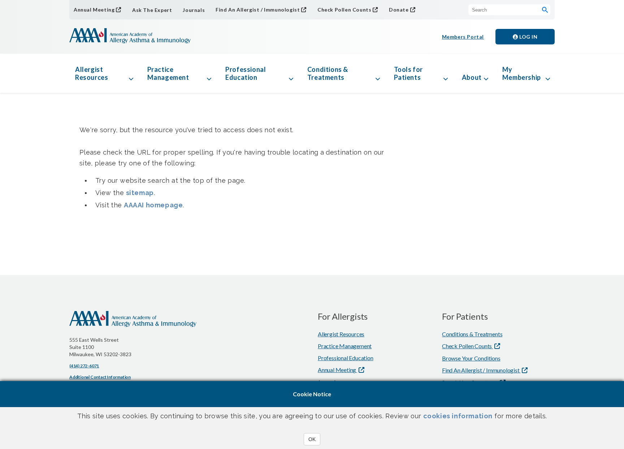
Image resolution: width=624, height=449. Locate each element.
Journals (194, 10)
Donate (399, 10)
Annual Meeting (94, 10)
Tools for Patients (408, 73)
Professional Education (245, 73)
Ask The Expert (152, 10)
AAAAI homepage (153, 205)
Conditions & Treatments (327, 73)
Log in (528, 37)
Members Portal (463, 37)
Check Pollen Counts (344, 10)
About (472, 77)
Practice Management (168, 73)
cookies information (458, 416)
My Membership (521, 73)
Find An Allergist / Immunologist (258, 10)
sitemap (140, 193)
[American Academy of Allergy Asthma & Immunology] (130, 36)
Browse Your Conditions (471, 358)
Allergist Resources (91, 73)
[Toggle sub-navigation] (131, 73)
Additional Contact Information (100, 377)
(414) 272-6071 (84, 365)
